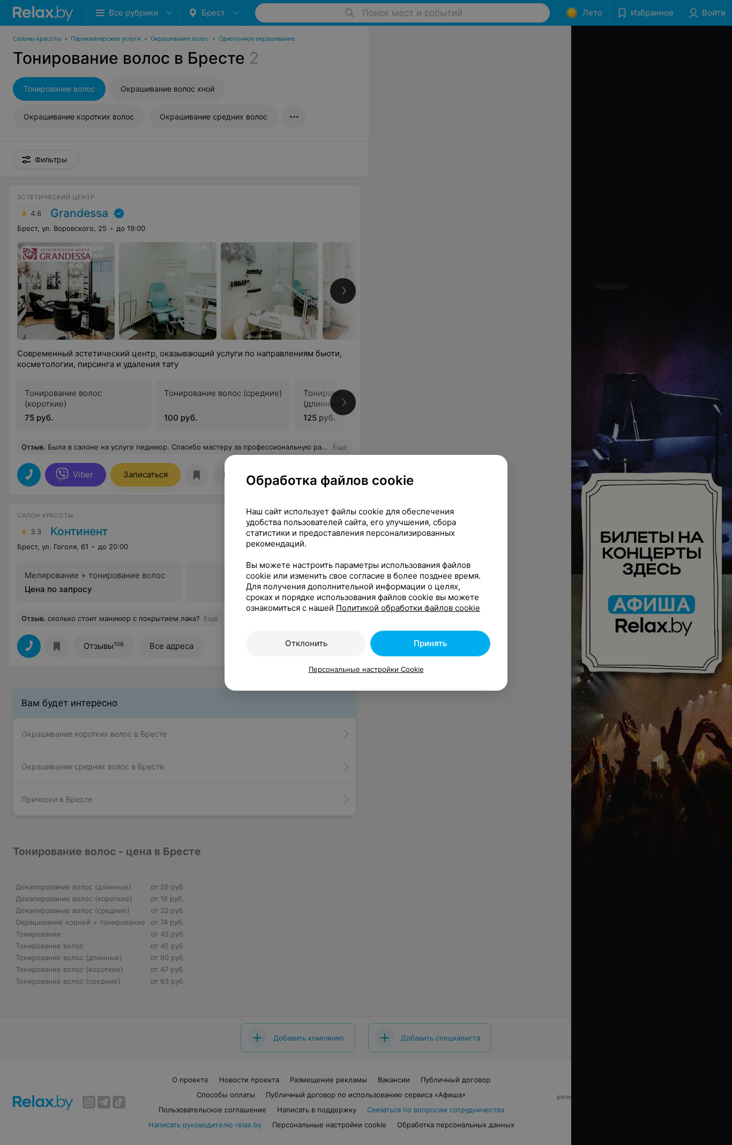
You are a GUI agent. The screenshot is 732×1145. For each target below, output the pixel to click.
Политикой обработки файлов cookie (408, 608)
